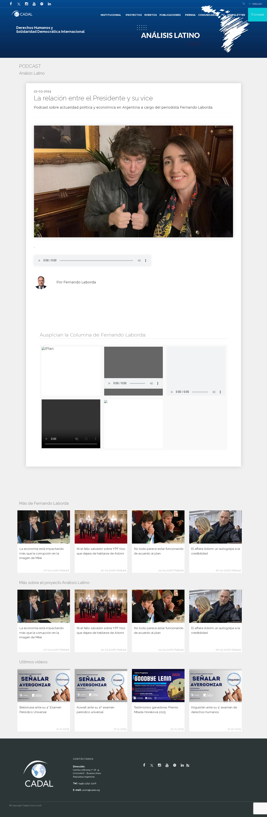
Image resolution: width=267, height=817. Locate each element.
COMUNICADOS (208, 14)
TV (223, 14)
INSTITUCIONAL (111, 14)
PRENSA (190, 14)
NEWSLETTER (236, 14)
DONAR (259, 14)
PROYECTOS (134, 14)
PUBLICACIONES (170, 14)
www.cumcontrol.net (7, 756)
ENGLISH (257, 4)
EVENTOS (150, 14)
